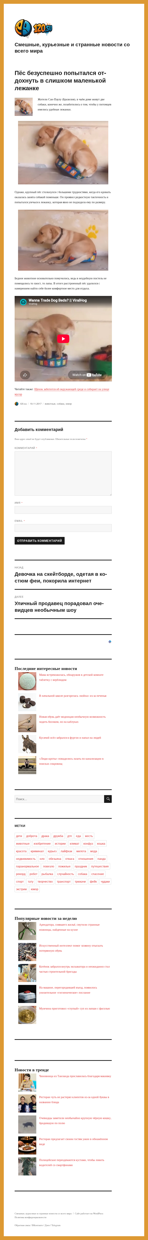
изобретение (42, 843)
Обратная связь (22, 1225)
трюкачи (80, 881)
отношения (85, 859)
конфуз (88, 843)
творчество (45, 881)
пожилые (64, 866)
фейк (93, 881)
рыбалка (47, 874)
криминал (37, 851)
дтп (69, 836)
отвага (69, 859)
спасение (97, 874)
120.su (23, 403)
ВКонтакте (37, 1225)
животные (50, 403)
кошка (101, 843)
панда (101, 859)
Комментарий (26, 448)
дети (19, 836)
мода (93, 851)
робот (33, 874)
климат (74, 843)
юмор (69, 403)
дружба (58, 836)
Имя (19, 502)
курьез (52, 851)
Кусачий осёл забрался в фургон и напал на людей (70, 737)
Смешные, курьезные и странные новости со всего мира (72, 47)
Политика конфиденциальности (30, 1217)
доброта (31, 836)
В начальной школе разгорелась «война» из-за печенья (72, 695)
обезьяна (55, 859)
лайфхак (66, 851)
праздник (81, 866)
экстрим (21, 889)
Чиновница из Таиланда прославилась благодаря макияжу (75, 1076)
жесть (89, 836)
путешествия (100, 866)
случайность (65, 874)
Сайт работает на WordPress (89, 1213)
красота (21, 851)
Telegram (55, 1225)
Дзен (47, 1225)
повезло (48, 866)
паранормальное (27, 866)
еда (78, 836)
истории (60, 843)
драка (45, 836)
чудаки (105, 881)
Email (20, 520)
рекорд (20, 874)
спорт (20, 881)
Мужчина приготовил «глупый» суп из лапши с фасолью (74, 1008)
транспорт (64, 881)
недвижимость (26, 859)
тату (30, 881)
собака (60, 403)
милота (81, 851)
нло (42, 859)
